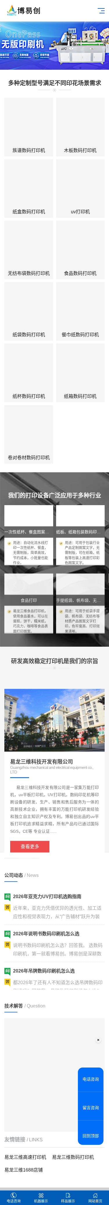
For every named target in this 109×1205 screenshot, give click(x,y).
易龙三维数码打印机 (73, 1157)
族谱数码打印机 (28, 150)
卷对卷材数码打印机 (29, 457)
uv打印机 (80, 211)
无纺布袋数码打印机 (29, 273)
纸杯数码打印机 (28, 396)
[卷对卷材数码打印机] (28, 429)
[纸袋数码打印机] (28, 306)
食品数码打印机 (80, 273)
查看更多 (30, 832)
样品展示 (68, 1201)
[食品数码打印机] (80, 245)
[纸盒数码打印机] (28, 183)
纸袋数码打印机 (28, 334)
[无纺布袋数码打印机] (28, 245)
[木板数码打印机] (80, 122)
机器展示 (41, 1201)
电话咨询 (14, 1201)
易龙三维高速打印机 (25, 1157)
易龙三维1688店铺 (23, 1170)
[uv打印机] (80, 183)
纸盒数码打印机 (28, 211)
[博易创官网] (22, 9)
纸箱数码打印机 (80, 396)
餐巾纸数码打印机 (80, 334)
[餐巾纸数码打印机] (80, 306)
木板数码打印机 (80, 150)
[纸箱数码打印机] (80, 367)
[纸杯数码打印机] (28, 367)
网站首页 (95, 1201)
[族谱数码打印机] (28, 122)
